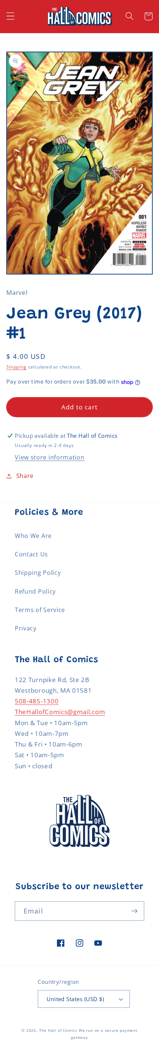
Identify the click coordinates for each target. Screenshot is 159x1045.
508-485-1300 (36, 701)
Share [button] (25, 476)
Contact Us (31, 554)
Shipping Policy (38, 573)
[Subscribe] (134, 911)
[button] (10, 16)
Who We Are (33, 536)
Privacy (26, 628)
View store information (49, 457)
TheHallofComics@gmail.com (60, 711)
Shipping (16, 367)
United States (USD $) (75, 999)
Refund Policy (35, 591)
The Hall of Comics (58, 1030)
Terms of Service (40, 610)
